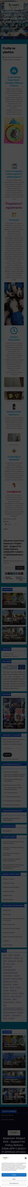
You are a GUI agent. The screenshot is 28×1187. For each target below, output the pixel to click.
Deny (14, 1179)
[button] (25, 1158)
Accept (14, 1174)
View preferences (14, 1183)
